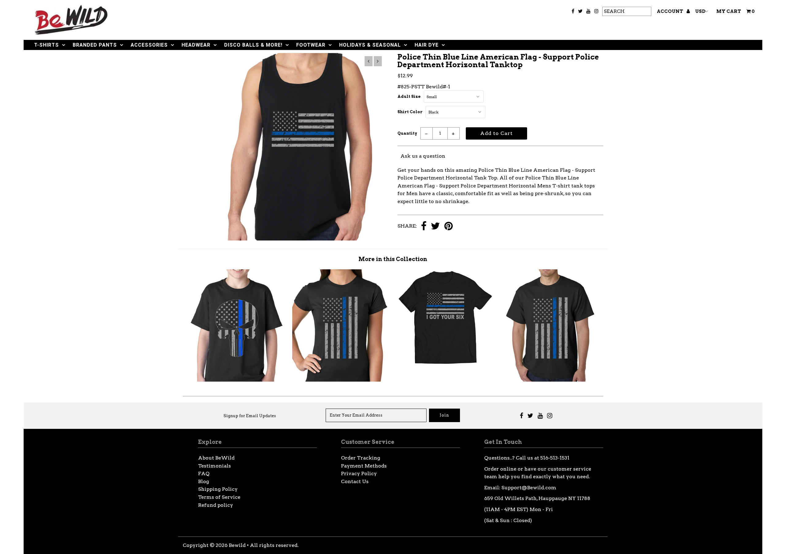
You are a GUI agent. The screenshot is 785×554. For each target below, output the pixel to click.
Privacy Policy (359, 473)
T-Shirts (46, 45)
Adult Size (409, 96)
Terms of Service (219, 497)
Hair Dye (426, 45)
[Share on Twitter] (435, 226)
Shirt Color (410, 112)
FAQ (203, 473)
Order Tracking (360, 458)
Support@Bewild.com (528, 488)
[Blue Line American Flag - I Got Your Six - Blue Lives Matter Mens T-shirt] (445, 364)
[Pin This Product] (448, 226)
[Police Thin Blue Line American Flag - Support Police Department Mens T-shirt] (550, 380)
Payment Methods (364, 466)
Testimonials (214, 466)
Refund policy (215, 505)
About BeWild (216, 458)
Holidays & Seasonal (370, 45)
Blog (203, 481)
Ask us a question (422, 156)
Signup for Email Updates (250, 416)
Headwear (196, 45)
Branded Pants (95, 45)
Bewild (237, 545)
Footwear (310, 45)
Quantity (407, 133)
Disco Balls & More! (253, 45)
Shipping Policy (218, 489)
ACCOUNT (670, 11)
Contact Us (355, 481)
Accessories (149, 45)
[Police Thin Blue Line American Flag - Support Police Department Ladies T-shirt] (340, 380)
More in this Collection (392, 259)
